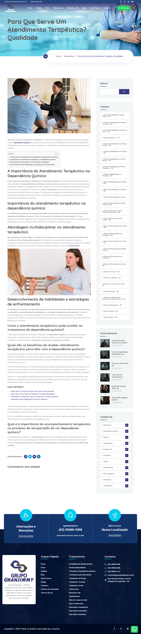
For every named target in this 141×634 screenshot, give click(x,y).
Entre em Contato (26, 536)
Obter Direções (114, 535)
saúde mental (74, 246)
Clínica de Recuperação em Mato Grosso (114, 249)
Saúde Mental (108, 467)
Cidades (39, 8)
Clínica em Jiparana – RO (112, 278)
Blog (42, 575)
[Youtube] (132, 1)
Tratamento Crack (76, 586)
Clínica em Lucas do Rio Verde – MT (114, 284)
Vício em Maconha (76, 604)
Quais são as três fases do (119, 387)
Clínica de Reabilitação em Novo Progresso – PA (114, 167)
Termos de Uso (47, 593)
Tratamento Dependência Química (82, 571)
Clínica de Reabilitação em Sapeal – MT (114, 182)
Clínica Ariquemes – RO (112, 138)
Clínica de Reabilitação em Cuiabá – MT (114, 152)
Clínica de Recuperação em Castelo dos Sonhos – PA (112, 211)
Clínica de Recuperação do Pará (114, 197)
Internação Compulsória (78, 607)
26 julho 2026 (118, 379)
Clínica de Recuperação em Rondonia (112, 257)
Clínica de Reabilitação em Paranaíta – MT (111, 175)
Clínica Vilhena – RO (110, 317)
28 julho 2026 (118, 357)
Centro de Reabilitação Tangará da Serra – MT (114, 131)
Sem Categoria (109, 474)
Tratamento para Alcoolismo (80, 575)
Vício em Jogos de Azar (78, 600)
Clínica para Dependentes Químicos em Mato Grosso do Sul (113, 298)
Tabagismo (107, 480)
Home (30, 8)
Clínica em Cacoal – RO (112, 272)
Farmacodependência (77, 568)
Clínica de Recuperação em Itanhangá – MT (112, 234)
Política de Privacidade (50, 589)
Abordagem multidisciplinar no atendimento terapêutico (30, 162)
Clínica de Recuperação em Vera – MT (114, 265)
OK (124, 92)
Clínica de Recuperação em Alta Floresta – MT (113, 204)
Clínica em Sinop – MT (111, 291)
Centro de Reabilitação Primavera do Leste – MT (114, 123)
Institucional (108, 449)
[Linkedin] (127, 628)
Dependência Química (111, 431)
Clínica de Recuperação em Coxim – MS (114, 226)
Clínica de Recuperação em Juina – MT (114, 242)
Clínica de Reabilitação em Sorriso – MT (114, 190)
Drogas (106, 437)
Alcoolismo (107, 425)
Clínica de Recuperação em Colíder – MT (112, 219)
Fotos (47, 8)
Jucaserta (54, 629)
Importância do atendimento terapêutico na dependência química (33, 159)
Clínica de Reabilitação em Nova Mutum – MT (113, 160)
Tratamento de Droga (77, 578)
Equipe (84, 8)
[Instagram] (124, 1)
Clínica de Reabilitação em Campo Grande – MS (114, 144)
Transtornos (74, 589)
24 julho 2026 (118, 391)
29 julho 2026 (118, 345)
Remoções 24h (72, 8)
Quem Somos (95, 8)
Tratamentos (58, 8)
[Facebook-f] (121, 1)
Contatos (106, 8)
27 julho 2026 (118, 368)
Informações (108, 443)
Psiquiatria (107, 455)
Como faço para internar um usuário (119, 341)
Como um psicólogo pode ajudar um (120, 353)
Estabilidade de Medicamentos (81, 564)
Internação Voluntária (77, 614)
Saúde (106, 461)
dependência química (22, 143)
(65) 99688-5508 (70, 529)
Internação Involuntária (78, 611)
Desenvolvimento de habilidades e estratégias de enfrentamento (32, 165)
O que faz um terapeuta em (117, 376)
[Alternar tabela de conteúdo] (55, 154)
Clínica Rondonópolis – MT (113, 305)
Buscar (104, 83)
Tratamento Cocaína (77, 582)
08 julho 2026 (118, 402)
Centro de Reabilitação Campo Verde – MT (113, 115)
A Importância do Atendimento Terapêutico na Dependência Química (34, 157)
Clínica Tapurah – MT (111, 311)
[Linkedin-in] (128, 1)
